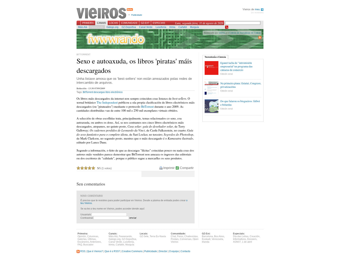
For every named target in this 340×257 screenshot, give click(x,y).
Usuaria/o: (85, 214)
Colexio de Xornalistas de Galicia (245, 33)
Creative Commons (132, 251)
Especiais (159, 23)
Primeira (88, 23)
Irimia (172, 27)
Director (163, 251)
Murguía (194, 27)
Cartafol (182, 27)
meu (258, 9)
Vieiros (105, 13)
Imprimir (169, 168)
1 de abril (247, 241)
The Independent (107, 102)
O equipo (174, 251)
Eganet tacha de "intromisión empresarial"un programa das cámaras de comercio (236, 66)
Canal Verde (145, 27)
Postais (175, 239)
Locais (113, 23)
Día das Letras (241, 236)
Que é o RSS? (112, 251)
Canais (101, 23)
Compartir (187, 168)
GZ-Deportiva (129, 27)
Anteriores (95, 241)
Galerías (82, 239)
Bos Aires (219, 236)
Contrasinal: (86, 218)
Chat (173, 236)
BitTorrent (88, 92)
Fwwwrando (96, 27)
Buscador (88, 244)
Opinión (82, 236)
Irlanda (205, 241)
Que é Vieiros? (95, 251)
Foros (180, 236)
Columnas (92, 236)
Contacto (185, 251)
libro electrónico (114, 92)
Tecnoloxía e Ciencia (215, 57)
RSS (82, 251)
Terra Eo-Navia (158, 236)
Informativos (239, 239)
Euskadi (206, 239)
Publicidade (136, 15)
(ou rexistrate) (257, 12)
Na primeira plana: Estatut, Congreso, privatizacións (240, 85)
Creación (255, 236)
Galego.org (112, 27)
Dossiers (252, 239)
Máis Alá (82, 27)
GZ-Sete (144, 236)
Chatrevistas (191, 236)
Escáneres (83, 241)
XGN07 (237, 241)
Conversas (185, 239)
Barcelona (207, 236)
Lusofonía (161, 27)
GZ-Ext (145, 23)
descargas (99, 92)
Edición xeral (226, 74)
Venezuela (217, 239)
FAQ (80, 244)
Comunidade (129, 23)
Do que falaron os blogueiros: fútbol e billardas (240, 102)
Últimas (92, 239)
